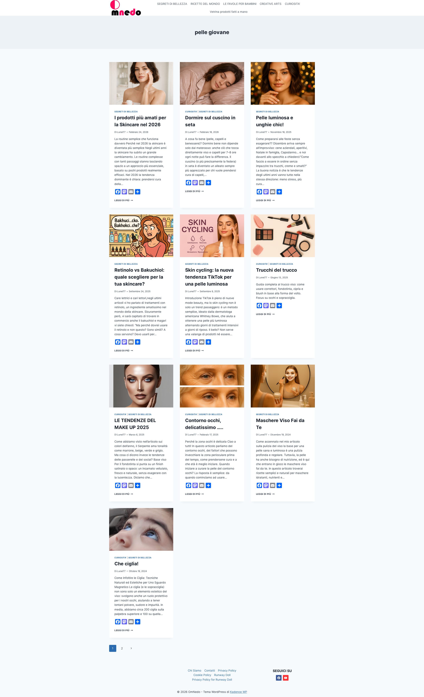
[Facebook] (279, 678)
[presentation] (141, 83)
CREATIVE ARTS (270, 3)
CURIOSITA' (191, 111)
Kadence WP (238, 692)
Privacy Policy (227, 670)
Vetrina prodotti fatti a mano (228, 11)
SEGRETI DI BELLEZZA (172, 3)
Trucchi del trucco (276, 270)
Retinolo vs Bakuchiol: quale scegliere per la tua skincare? (139, 277)
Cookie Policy (202, 675)
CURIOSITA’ (292, 3)
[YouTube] (286, 678)
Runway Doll (222, 675)
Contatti (209, 670)
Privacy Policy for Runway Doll (212, 679)
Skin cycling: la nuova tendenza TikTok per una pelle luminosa (209, 277)
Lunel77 (121, 132)
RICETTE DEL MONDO (205, 3)
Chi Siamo (194, 670)
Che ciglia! (126, 563)
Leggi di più (123, 200)
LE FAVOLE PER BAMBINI (239, 3)
